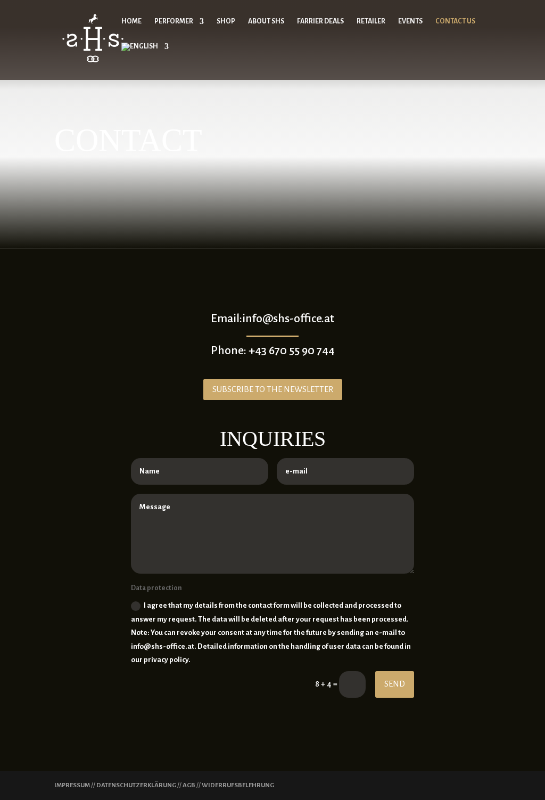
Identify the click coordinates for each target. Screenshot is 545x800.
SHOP (226, 21)
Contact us (455, 21)
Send (394, 683)
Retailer (371, 21)
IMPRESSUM (72, 785)
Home (131, 21)
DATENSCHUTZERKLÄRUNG (136, 785)
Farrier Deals (320, 21)
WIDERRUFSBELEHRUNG (238, 785)
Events (410, 21)
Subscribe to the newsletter (272, 389)
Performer (173, 21)
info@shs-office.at (288, 318)
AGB (189, 785)
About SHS (266, 21)
